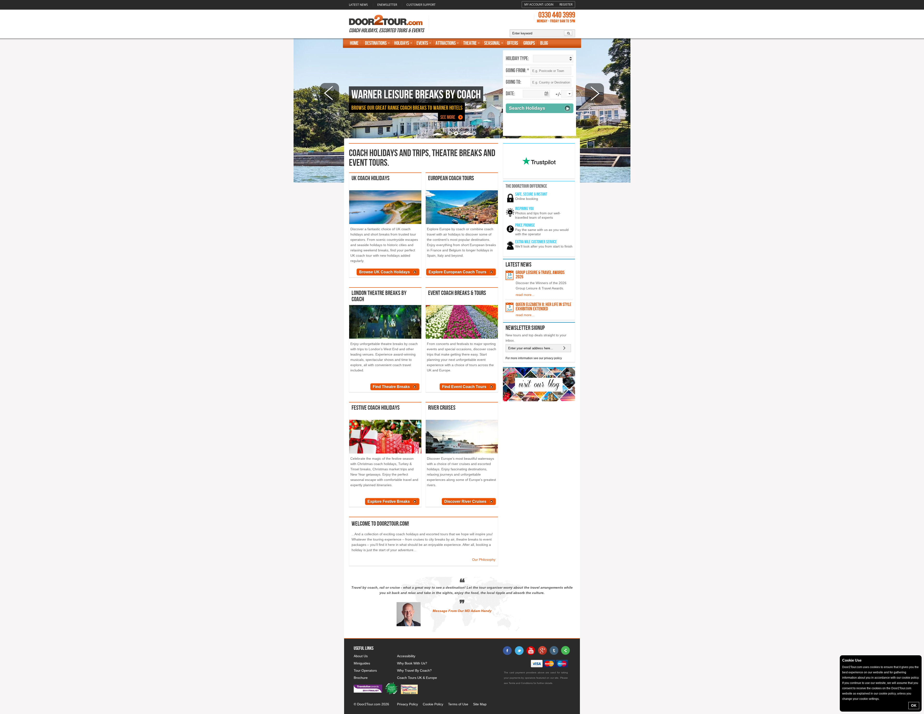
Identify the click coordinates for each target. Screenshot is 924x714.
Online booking (526, 199)
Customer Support (421, 5)
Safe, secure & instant (531, 194)
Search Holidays (527, 108)
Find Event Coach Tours (464, 387)
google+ (542, 650)
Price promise (525, 225)
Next (594, 93)
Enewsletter (387, 5)
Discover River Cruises (465, 501)
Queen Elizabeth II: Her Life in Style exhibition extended (543, 307)
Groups (529, 43)
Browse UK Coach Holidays (384, 272)
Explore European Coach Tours (457, 272)
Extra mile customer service (536, 241)
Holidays (401, 43)
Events (422, 43)
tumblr (553, 650)
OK (914, 705)
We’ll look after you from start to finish (543, 246)
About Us (361, 656)
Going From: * (517, 71)
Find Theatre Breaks (391, 387)
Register (565, 4)
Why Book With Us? (412, 663)
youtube (530, 650)
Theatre (470, 43)
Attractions (446, 43)
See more (447, 117)
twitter (519, 650)
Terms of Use (458, 704)
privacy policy (553, 358)
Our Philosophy (483, 559)
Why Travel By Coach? (414, 670)
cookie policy (910, 677)
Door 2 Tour (386, 20)
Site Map (480, 704)
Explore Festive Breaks (388, 501)
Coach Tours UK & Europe (417, 678)
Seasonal (492, 43)
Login (549, 4)
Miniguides (362, 663)
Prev (329, 93)
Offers (512, 43)
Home (354, 43)
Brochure (361, 678)
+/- (558, 94)
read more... (525, 295)
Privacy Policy (407, 704)
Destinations (376, 43)
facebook (507, 650)
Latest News (358, 5)
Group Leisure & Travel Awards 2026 (540, 275)
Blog (544, 43)
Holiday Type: (517, 59)
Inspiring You (524, 208)
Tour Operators (365, 670)
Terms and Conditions (521, 683)
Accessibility (406, 656)
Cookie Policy (433, 704)
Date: (510, 94)
